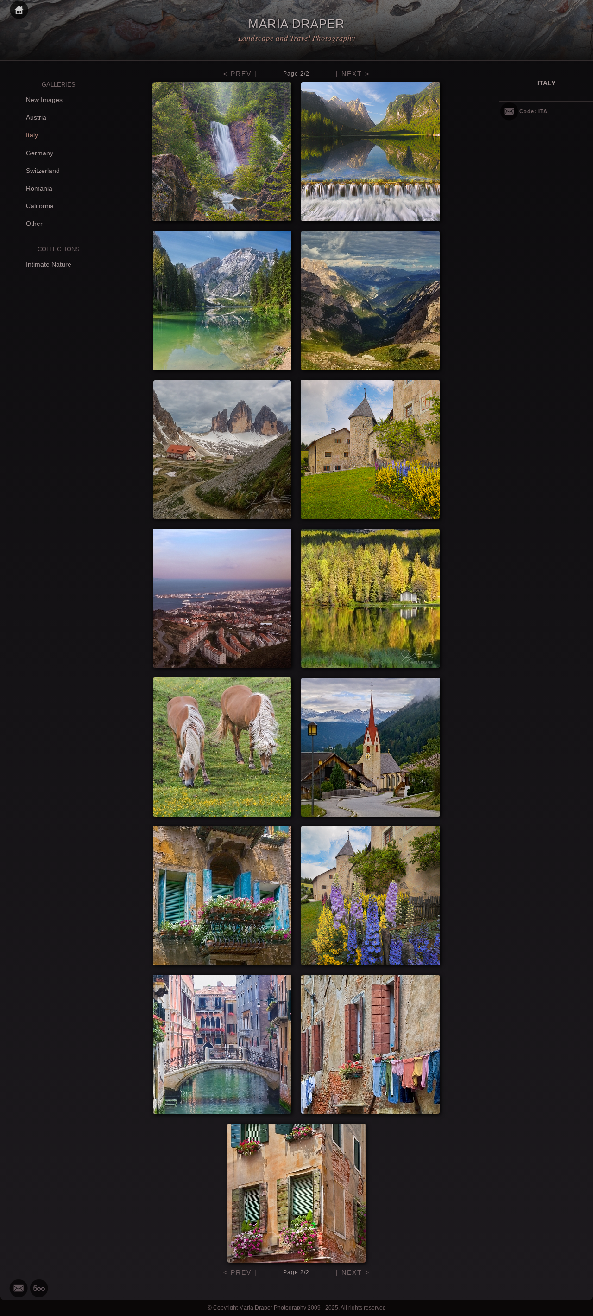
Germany (39, 153)
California (40, 206)
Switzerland (43, 170)
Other (34, 223)
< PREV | (240, 73)
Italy (32, 135)
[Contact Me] (18, 1288)
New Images (44, 99)
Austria (36, 117)
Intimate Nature (48, 264)
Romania (39, 188)
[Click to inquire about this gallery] (509, 111)
